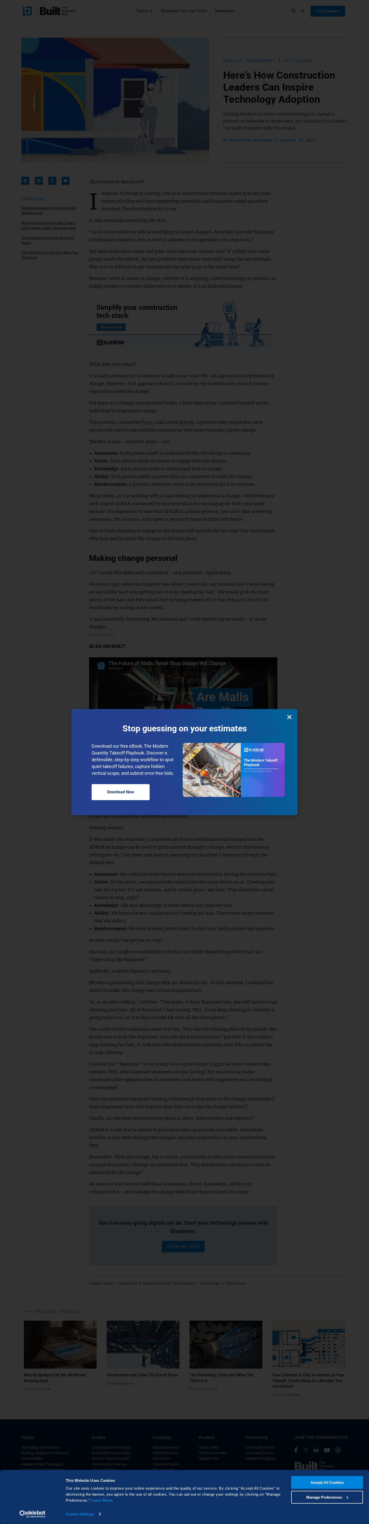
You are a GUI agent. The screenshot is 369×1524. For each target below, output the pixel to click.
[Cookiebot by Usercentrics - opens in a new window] (32, 1514)
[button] (289, 717)
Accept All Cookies (327, 1482)
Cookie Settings (80, 1514)
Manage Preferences (324, 1497)
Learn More (101, 1500)
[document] (184, 762)
